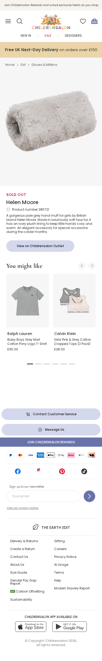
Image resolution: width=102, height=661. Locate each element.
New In (26, 35)
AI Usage (61, 564)
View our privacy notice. (22, 508)
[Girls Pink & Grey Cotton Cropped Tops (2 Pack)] (74, 300)
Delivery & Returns (24, 541)
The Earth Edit (56, 527)
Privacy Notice (65, 557)
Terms (59, 572)
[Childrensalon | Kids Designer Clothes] (51, 19)
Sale (48, 35)
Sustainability (21, 599)
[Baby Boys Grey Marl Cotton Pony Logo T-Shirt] (27, 300)
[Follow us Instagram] (40, 473)
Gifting (59, 541)
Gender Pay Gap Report (23, 582)
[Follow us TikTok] (84, 473)
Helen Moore (22, 202)
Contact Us (19, 557)
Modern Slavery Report (72, 588)
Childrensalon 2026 (60, 640)
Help (57, 580)
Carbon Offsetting (27, 591)
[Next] (91, 265)
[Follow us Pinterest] (62, 473)
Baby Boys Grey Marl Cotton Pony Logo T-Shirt (27, 342)
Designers (73, 35)
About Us (17, 564)
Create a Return (22, 549)
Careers (60, 549)
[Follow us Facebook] (18, 473)
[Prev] (82, 265)
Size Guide (18, 572)
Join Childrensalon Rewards (51, 442)
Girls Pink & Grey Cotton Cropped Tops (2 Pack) (72, 342)
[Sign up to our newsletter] (89, 496)
